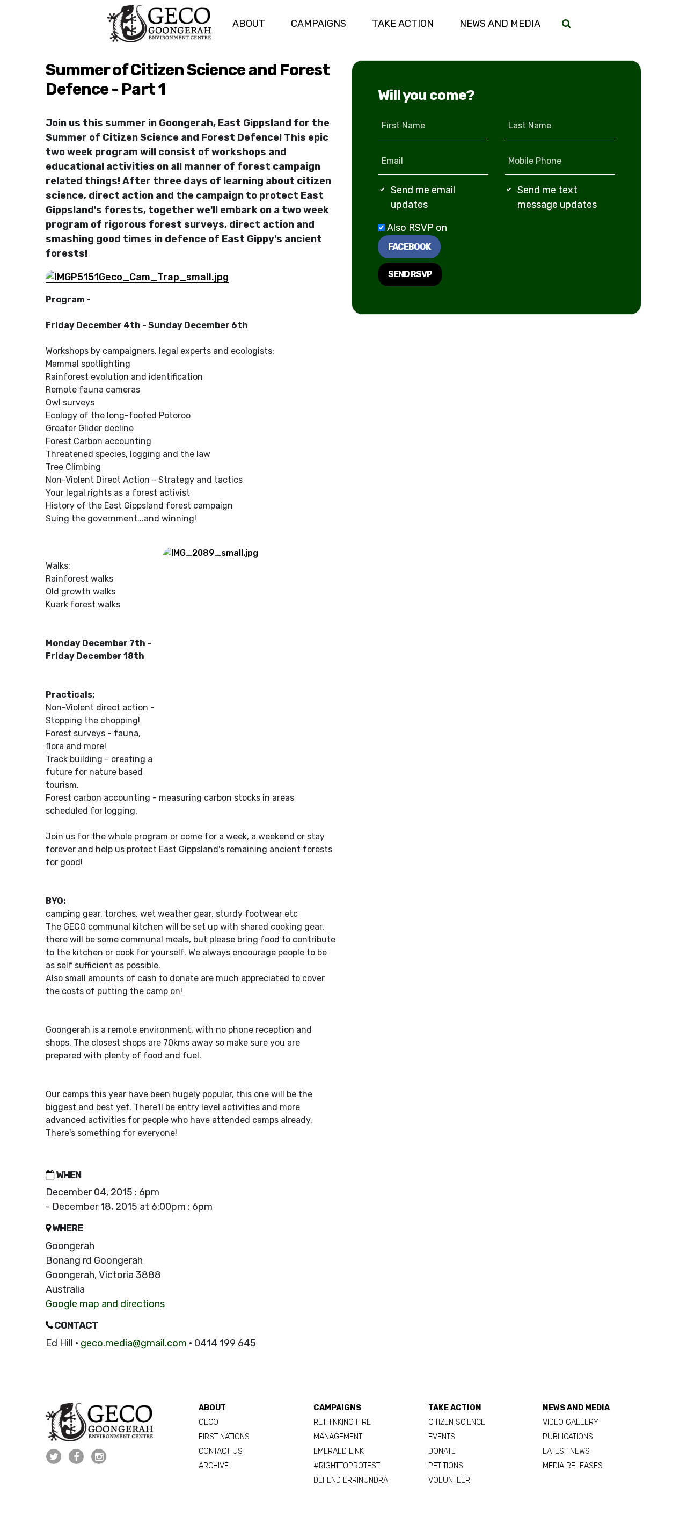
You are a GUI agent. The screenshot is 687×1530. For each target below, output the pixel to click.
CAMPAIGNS (337, 1407)
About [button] (248, 24)
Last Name (529, 125)
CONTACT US (221, 1451)
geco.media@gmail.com (134, 1343)
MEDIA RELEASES (573, 1465)
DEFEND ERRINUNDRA (350, 1480)
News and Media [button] (499, 24)
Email (392, 161)
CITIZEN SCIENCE (456, 1422)
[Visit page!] (55, 1457)
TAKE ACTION (454, 1407)
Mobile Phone (534, 161)
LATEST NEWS (566, 1451)
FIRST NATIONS (224, 1436)
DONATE (442, 1451)
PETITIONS (445, 1465)
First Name (403, 125)
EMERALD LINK (338, 1451)
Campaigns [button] (318, 24)
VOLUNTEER (449, 1480)
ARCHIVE (214, 1465)
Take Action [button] (409, 23)
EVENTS (441, 1436)
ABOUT (212, 1407)
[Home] (158, 23)
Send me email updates (423, 197)
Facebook (409, 247)
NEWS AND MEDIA (576, 1407)
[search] (566, 24)
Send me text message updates (557, 197)
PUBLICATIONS (568, 1436)
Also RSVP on (416, 237)
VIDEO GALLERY (570, 1422)
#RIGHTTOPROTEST (346, 1465)
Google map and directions (105, 1304)
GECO (208, 1422)
